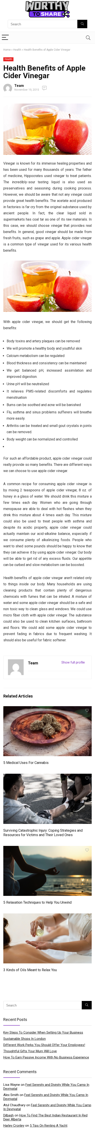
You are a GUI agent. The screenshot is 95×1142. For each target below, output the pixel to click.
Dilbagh (8, 1115)
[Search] (88, 38)
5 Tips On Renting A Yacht (48, 1126)
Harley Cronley (13, 1126)
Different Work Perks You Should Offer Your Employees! (44, 1045)
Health (17, 49)
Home (7, 49)
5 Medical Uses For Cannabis (26, 763)
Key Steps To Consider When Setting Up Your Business (43, 1032)
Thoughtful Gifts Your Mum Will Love (30, 1051)
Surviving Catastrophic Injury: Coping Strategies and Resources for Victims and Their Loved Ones (43, 832)
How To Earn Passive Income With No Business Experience (46, 1057)
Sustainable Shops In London (24, 1039)
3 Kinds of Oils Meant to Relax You (30, 970)
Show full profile (73, 662)
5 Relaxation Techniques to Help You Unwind (37, 902)
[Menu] (5, 38)
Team (19, 86)
